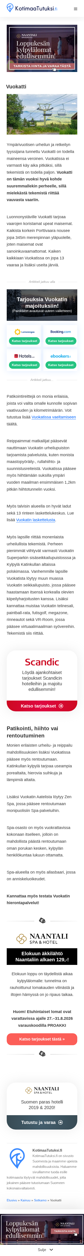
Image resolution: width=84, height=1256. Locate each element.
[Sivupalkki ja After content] (42, 1106)
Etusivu (12, 1200)
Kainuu (25, 1200)
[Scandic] (42, 681)
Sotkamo (40, 1200)
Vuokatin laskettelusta (35, 520)
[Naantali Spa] (42, 50)
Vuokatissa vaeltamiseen (54, 417)
